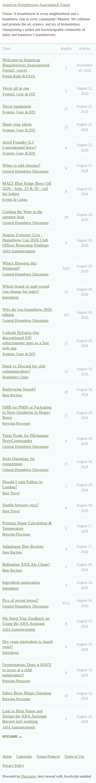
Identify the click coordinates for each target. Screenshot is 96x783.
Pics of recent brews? (20, 600)
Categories (24, 756)
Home (7, 756)
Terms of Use (74, 756)
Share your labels (17, 124)
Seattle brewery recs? (20, 505)
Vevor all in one (15, 88)
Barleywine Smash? (19, 389)
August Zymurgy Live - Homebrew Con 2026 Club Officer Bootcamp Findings (25, 239)
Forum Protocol (48, 756)
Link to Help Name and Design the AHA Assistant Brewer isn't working (24, 716)
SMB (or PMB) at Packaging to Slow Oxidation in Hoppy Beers (26, 412)
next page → (12, 736)
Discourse (28, 776)
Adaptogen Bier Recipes (23, 546)
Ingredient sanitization (21, 582)
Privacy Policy (13, 766)
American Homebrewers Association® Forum (36, 5)
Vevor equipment (16, 106)
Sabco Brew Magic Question (26, 693)
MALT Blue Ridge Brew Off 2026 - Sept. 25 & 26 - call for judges (26, 188)
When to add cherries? (21, 165)
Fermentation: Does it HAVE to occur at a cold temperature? (26, 669)
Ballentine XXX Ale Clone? (26, 564)
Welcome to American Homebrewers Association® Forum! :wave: (26, 65)
